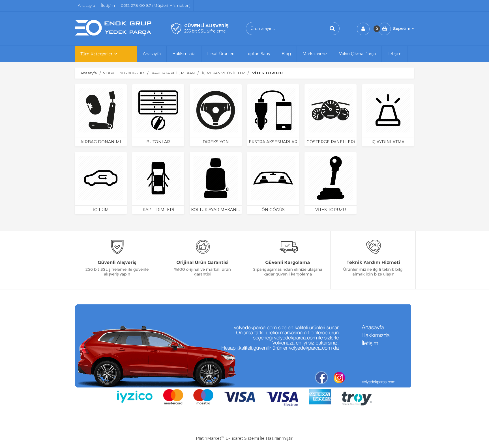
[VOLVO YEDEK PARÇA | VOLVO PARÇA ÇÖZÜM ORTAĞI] (114, 34)
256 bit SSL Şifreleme (205, 31)
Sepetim (401, 28)
